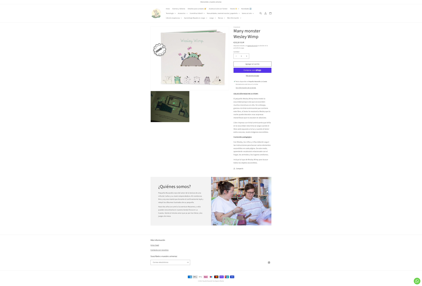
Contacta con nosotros (160, 250)
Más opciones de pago (252, 75)
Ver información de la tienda (246, 88)
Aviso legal (155, 245)
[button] (234, 8)
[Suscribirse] (187, 262)
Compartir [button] (239, 169)
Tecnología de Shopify (218, 281)
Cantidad (236, 52)
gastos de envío (252, 45)
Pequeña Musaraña (207, 281)
